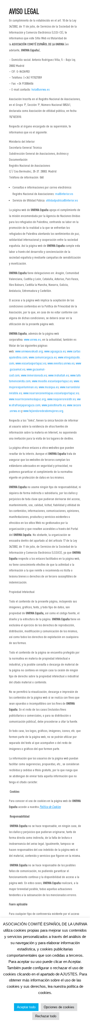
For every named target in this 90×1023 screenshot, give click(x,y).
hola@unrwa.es (41, 89)
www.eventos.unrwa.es (61, 363)
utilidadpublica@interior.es (62, 200)
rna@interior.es (64, 194)
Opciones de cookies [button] (59, 1007)
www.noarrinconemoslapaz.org (27, 399)
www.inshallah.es (58, 375)
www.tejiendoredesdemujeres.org (43, 411)
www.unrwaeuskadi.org (29, 351)
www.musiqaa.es (48, 387)
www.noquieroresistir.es (61, 399)
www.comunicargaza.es (42, 357)
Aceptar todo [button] (26, 1007)
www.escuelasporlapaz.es (31, 363)
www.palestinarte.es (54, 405)
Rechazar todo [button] (45, 1016)
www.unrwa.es (32, 339)
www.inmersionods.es (34, 375)
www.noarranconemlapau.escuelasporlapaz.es (51, 393)
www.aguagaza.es (55, 351)
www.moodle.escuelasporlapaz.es (52, 381)
